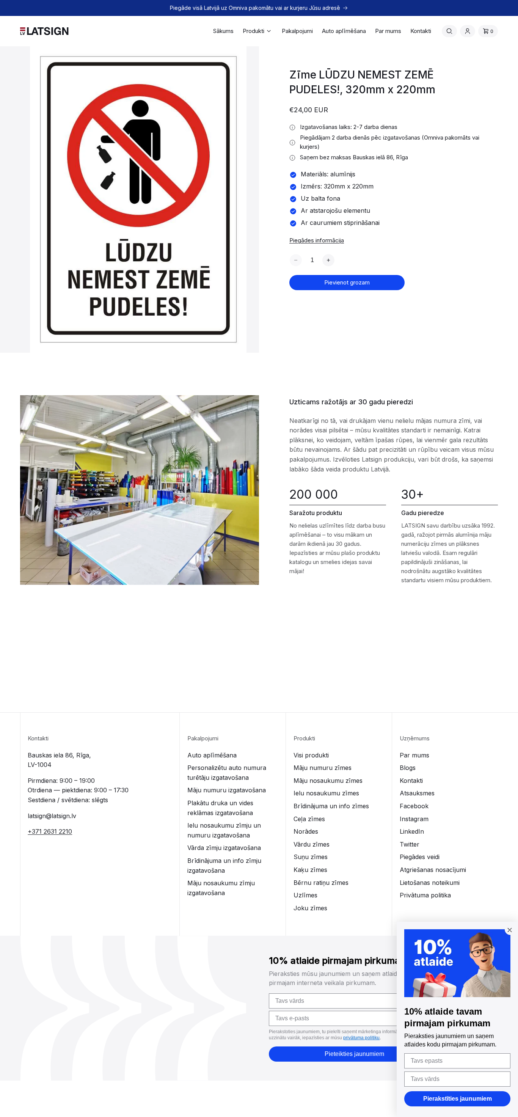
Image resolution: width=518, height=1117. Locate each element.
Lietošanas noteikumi (430, 882)
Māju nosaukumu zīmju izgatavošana (221, 888)
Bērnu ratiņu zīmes (321, 882)
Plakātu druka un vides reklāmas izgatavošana (220, 808)
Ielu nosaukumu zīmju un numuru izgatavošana (224, 830)
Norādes (306, 831)
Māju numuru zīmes (323, 767)
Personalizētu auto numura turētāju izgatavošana (226, 772)
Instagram (414, 819)
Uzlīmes (305, 895)
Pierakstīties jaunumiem (457, 1098)
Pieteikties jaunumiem (354, 1054)
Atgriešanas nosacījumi (433, 869)
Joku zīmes (310, 908)
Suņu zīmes (311, 857)
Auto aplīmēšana (212, 755)
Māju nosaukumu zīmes (328, 780)
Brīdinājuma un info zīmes (331, 806)
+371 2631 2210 (50, 831)
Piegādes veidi (420, 857)
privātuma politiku (361, 1037)
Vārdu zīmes (312, 844)
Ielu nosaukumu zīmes (326, 793)
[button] (257, 31)
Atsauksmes (417, 793)
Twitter (409, 844)
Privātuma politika (425, 895)
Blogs (408, 767)
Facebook (414, 806)
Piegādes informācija (316, 240)
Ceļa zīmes (309, 819)
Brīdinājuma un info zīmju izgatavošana (224, 865)
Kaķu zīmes (310, 869)
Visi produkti (311, 755)
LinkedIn (412, 831)
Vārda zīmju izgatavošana (224, 847)
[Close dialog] (509, 930)
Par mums (414, 755)
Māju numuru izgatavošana (226, 790)
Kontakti (411, 780)
